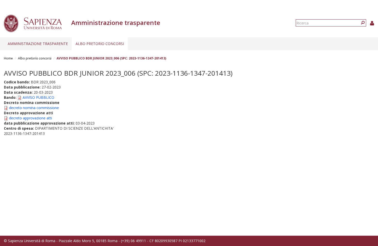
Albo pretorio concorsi (100, 43)
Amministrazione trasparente (38, 43)
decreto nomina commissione (34, 107)
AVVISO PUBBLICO (38, 97)
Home (8, 58)
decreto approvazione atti (30, 118)
